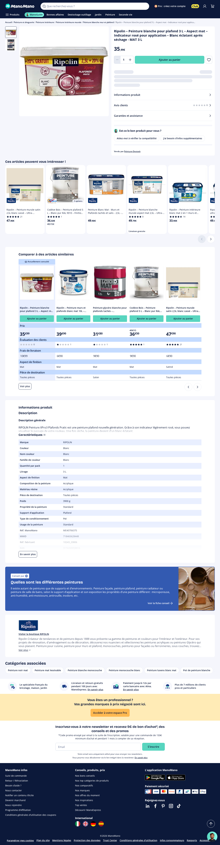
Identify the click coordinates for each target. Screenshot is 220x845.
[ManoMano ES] (101, 823)
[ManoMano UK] (85, 823)
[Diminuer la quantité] (117, 60)
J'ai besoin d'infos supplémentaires (182, 138)
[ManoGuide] (212, 836)
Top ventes (81, 805)
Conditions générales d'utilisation (138, 840)
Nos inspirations (84, 800)
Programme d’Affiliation (18, 810)
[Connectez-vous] (204, 6)
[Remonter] (211, 824)
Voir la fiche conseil (158, 603)
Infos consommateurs (172, 840)
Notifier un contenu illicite (19, 795)
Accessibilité (206, 840)
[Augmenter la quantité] (130, 60)
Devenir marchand (15, 800)
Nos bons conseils (85, 775)
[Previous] (188, 387)
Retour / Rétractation (16, 780)
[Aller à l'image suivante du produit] (102, 72)
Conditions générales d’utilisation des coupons (30, 814)
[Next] (197, 387)
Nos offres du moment (87, 795)
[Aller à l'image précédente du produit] (26, 72)
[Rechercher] (44, 6)
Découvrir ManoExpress (88, 810)
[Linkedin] (147, 806)
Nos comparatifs (84, 785)
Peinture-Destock (132, 151)
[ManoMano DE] (93, 823)
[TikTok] (178, 806)
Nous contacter (13, 790)
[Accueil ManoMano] (20, 6)
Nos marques (82, 790)
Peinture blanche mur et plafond (98, 22)
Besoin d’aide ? (13, 785)
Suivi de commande (16, 775)
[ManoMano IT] (77, 823)
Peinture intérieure (45, 22)
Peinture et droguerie (24, 22)
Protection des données (87, 840)
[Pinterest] (163, 806)
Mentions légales (61, 840)
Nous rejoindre (13, 805)
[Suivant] (211, 239)
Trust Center (110, 840)
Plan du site (43, 840)
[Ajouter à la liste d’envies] (209, 60)
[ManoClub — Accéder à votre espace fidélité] (195, 6)
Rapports (192, 840)
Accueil (8, 22)
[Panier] (212, 6)
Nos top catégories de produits (92, 780)
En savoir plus (141, 757)
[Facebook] (155, 806)
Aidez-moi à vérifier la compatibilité (136, 138)
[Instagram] (171, 806)
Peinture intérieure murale (68, 22)
